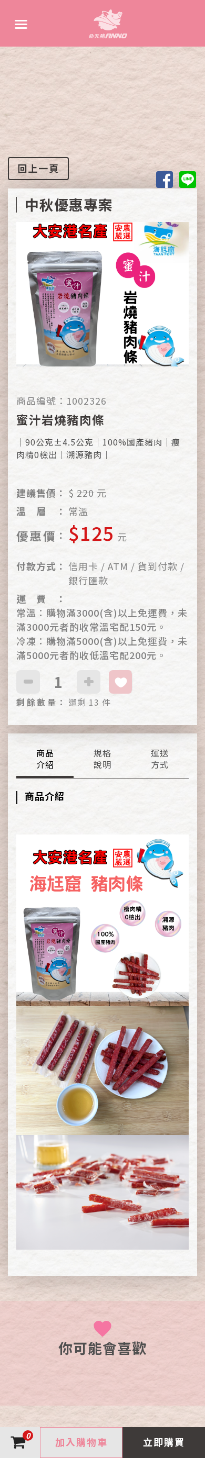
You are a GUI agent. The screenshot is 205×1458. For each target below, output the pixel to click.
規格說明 (102, 759)
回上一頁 (38, 168)
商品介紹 (45, 759)
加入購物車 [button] (81, 1442)
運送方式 (160, 759)
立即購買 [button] (164, 1442)
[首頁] (108, 23)
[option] (102, 308)
